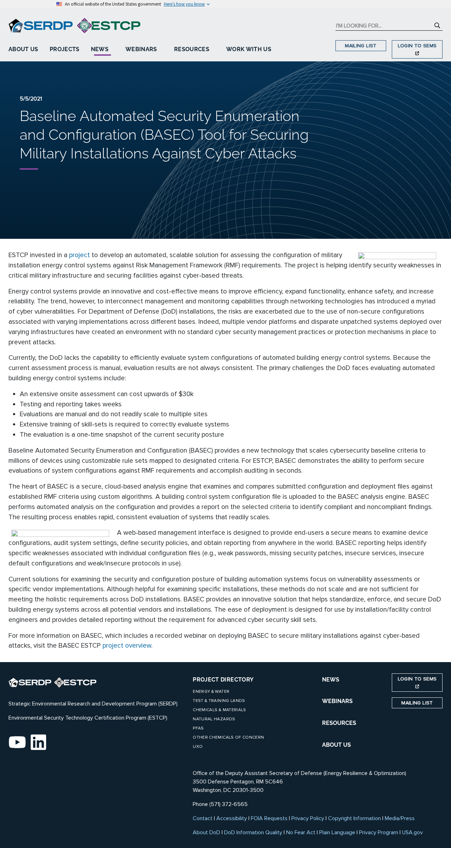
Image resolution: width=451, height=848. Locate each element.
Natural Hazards (214, 719)
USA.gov (412, 832)
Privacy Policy (307, 818)
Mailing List (360, 46)
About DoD (206, 832)
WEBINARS (337, 701)
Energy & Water (211, 691)
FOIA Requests (269, 818)
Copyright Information (354, 818)
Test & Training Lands (219, 700)
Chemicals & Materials (219, 710)
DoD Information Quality (253, 832)
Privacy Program (378, 832)
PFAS (198, 728)
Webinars (141, 49)
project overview (127, 645)
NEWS (330, 679)
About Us (23, 49)
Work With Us (248, 49)
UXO (198, 746)
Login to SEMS (417, 46)
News (100, 49)
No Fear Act (300, 832)
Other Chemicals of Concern (228, 737)
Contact (202, 818)
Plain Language (337, 832)
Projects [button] (65, 49)
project (79, 255)
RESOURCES (339, 723)
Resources (191, 49)
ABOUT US (336, 744)
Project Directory (223, 679)
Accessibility (231, 818)
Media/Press (400, 818)
